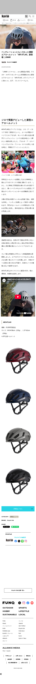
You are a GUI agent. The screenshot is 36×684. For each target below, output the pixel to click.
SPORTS (23, 608)
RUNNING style (6, 631)
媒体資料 (10, 659)
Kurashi (8, 651)
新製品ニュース (14, 516)
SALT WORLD (22, 626)
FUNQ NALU (22, 631)
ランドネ (21, 621)
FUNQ (4, 621)
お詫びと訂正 (24, 662)
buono (20, 636)
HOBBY (6, 611)
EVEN (4, 628)
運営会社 (28, 655)
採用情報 (18, 659)
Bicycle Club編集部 (20, 537)
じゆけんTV (6, 636)
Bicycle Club (8, 23)
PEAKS (4, 623)
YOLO (4, 651)
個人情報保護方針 (12, 662)
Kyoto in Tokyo (22, 638)
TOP (3, 23)
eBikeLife (5, 638)
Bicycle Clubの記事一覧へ (18, 590)
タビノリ (5, 641)
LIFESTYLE (24, 611)
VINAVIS (21, 623)
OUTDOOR (8, 608)
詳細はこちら (18, 509)
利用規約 (26, 659)
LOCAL (22, 614)
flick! (20, 633)
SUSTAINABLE (10, 614)
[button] (1, 674)
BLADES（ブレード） (8, 633)
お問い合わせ (19, 655)
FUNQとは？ (9, 655)
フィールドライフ (7, 626)
